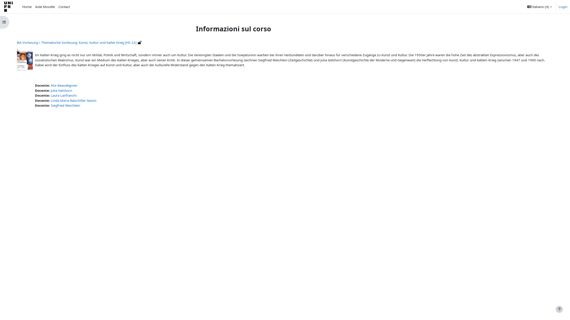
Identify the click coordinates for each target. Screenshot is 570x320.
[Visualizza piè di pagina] (559, 309)
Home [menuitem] (27, 6)
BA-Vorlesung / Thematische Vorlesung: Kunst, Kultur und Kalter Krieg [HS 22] (76, 42)
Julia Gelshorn (61, 90)
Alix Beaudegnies (64, 85)
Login (563, 6)
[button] (539, 6)
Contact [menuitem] (64, 6)
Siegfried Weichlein (65, 105)
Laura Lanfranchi (64, 95)
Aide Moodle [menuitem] (45, 6)
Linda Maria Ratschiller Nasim (73, 100)
